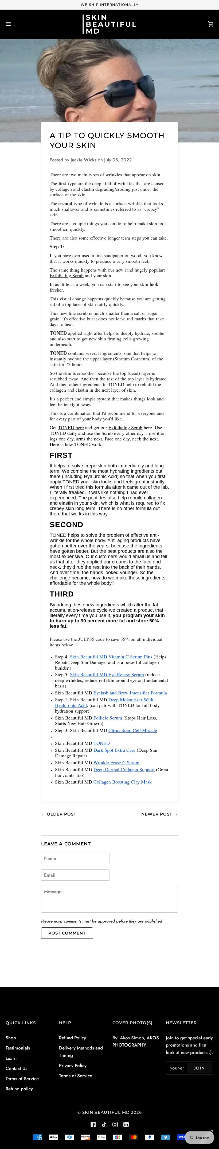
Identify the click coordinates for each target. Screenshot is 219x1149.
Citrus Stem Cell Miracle (132, 730)
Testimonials (18, 1048)
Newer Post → (159, 814)
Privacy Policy (73, 1065)
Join (199, 1068)
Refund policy (19, 1089)
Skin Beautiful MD (106, 1112)
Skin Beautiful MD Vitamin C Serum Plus (111, 656)
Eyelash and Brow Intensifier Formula (130, 692)
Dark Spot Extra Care (114, 750)
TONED (101, 743)
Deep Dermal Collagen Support (124, 769)
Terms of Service (22, 1078)
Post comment (67, 933)
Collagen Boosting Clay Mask (122, 781)
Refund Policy (72, 1038)
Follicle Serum (107, 717)
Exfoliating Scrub (67, 275)
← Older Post (58, 814)
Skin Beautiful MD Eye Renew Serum (107, 674)
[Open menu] (14, 24)
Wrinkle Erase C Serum (116, 762)
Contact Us (16, 1068)
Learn (11, 1058)
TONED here (71, 427)
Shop (11, 1038)
